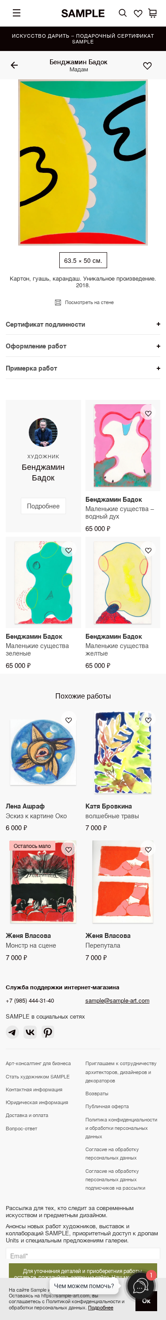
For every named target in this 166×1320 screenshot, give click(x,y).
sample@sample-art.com (117, 1000)
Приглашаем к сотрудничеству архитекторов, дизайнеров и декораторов (121, 1071)
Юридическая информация (37, 1101)
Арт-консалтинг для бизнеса (38, 1062)
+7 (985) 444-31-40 (30, 1000)
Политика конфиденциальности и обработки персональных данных (121, 1128)
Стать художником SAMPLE (37, 1076)
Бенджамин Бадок (79, 61)
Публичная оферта (107, 1105)
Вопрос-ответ (21, 1128)
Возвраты (96, 1093)
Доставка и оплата (27, 1114)
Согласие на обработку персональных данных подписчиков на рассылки (115, 1179)
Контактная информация (34, 1089)
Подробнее (100, 1307)
